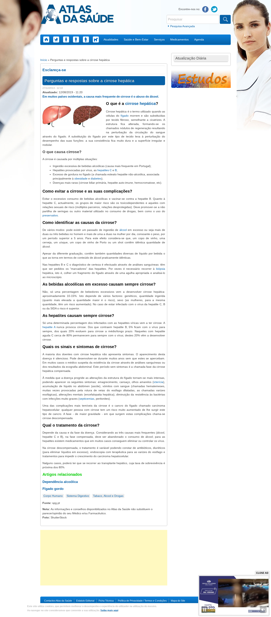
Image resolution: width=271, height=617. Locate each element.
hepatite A (48, 327)
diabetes (96, 178)
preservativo (50, 215)
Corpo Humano (53, 495)
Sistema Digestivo (78, 495)
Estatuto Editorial (85, 600)
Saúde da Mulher (66, 39)
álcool (123, 229)
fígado (125, 115)
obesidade (80, 178)
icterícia (158, 382)
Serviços (159, 39)
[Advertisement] (103, 557)
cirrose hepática (140, 103)
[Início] (77, 15)
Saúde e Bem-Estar (136, 39)
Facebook (205, 9)
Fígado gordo (52, 489)
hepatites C (104, 170)
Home (46, 39)
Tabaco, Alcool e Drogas (108, 495)
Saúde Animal (96, 39)
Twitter (214, 9)
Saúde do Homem (76, 39)
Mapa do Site (178, 600)
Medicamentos (179, 39)
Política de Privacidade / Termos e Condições (142, 600)
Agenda (199, 39)
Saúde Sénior (86, 39)
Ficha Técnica (106, 600)
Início (43, 59)
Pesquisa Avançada (182, 26)
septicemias (86, 398)
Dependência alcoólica (60, 482)
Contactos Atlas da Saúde (58, 600)
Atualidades (111, 39)
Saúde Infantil (56, 39)
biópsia (160, 268)
